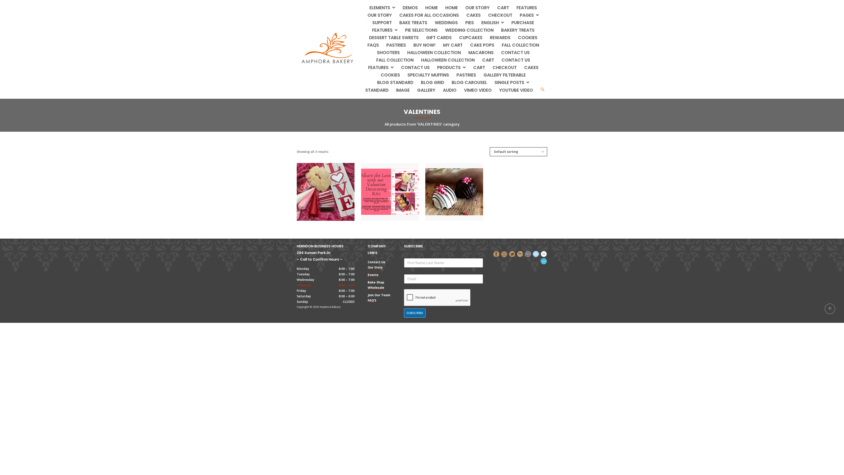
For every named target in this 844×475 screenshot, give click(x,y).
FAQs (373, 45)
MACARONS (481, 52)
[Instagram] (504, 254)
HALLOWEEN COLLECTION (434, 52)
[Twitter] (512, 254)
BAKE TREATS (413, 23)
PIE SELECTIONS (421, 30)
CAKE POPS (482, 45)
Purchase (522, 23)
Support (382, 23)
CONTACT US (515, 52)
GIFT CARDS (439, 38)
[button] (542, 90)
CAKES (473, 15)
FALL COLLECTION (520, 45)
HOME (431, 8)
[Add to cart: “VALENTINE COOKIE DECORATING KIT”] (333, 187)
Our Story (477, 8)
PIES (469, 23)
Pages (527, 15)
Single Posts (509, 82)
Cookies (390, 75)
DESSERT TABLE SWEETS (394, 38)
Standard (377, 90)
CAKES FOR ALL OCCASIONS (429, 15)
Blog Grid (432, 82)
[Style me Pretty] (543, 254)
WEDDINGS (446, 23)
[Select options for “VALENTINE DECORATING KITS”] (397, 187)
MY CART (453, 45)
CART (488, 60)
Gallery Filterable (505, 75)
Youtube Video (516, 90)
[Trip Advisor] (520, 254)
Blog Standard (395, 82)
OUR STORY (379, 15)
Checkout (500, 15)
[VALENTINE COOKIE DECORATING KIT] (318, 187)
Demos (410, 8)
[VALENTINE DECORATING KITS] (382, 187)
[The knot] (535, 254)
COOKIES (527, 38)
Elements (379, 8)
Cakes (531, 67)
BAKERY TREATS (518, 30)
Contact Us (415, 67)
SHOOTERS (388, 52)
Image (403, 90)
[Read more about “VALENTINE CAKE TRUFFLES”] (461, 187)
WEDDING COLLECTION (469, 30)
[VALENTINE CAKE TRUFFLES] (446, 187)
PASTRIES (396, 45)
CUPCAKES (470, 38)
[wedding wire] (543, 261)
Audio (450, 90)
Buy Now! (424, 45)
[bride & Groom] (527, 254)
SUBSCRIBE (414, 313)
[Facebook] (496, 254)
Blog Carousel (469, 82)
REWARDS (500, 38)
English (490, 23)
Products (449, 67)
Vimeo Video (478, 90)
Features (527, 8)
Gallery (426, 90)
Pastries (466, 75)
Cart (503, 8)
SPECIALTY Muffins (428, 75)
